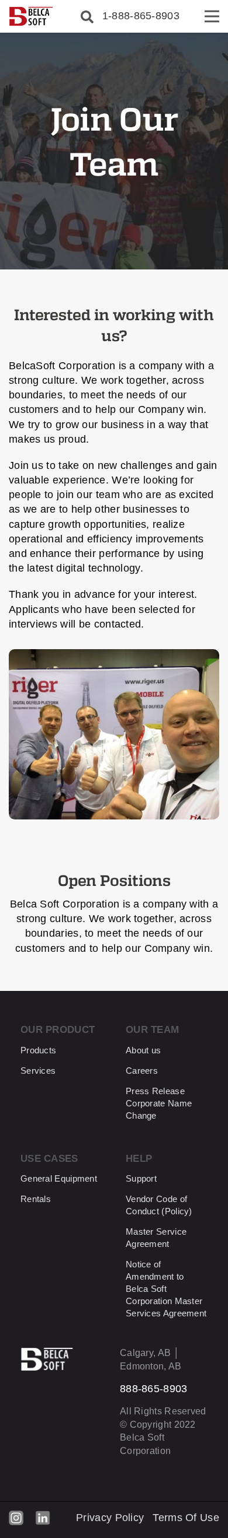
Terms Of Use (186, 1517)
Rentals (35, 1199)
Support (141, 1178)
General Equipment (58, 1178)
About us (143, 1050)
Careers (142, 1070)
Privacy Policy (110, 1517)
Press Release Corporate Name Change (159, 1103)
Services (38, 1070)
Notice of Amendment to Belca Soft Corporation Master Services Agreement (166, 1288)
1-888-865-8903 (140, 16)
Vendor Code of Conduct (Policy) (159, 1205)
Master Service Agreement (156, 1238)
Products (38, 1050)
